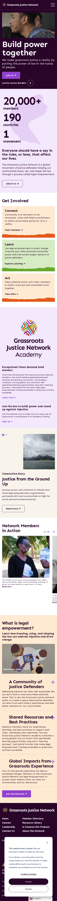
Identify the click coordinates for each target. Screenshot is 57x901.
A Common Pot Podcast (36, 827)
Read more (7, 586)
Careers (6, 822)
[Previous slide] (48, 532)
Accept (28, 881)
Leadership (8, 827)
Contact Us (8, 831)
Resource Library (32, 822)
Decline (28, 889)
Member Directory (33, 818)
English (37, 898)
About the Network (33, 831)
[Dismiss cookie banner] (47, 843)
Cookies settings (28, 874)
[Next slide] (53, 532)
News (5, 818)
